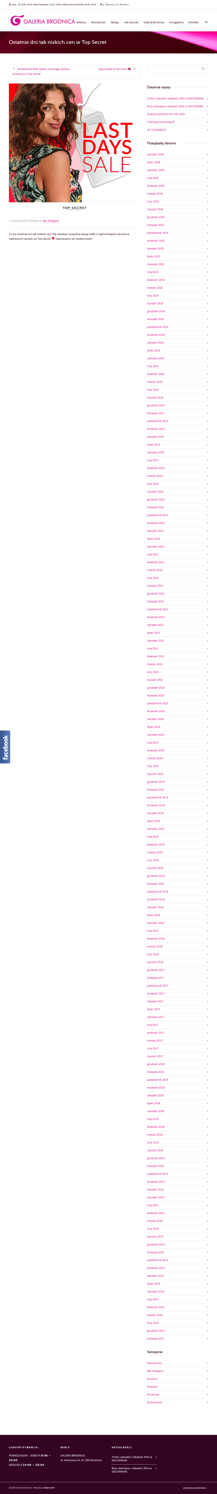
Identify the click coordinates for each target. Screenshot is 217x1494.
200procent (49, 1487)
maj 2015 (152, 1205)
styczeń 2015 (155, 1237)
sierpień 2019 (155, 813)
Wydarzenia (154, 1402)
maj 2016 (152, 1119)
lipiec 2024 (153, 350)
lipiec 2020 (153, 727)
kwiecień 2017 (155, 1033)
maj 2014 (152, 1299)
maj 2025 (152, 272)
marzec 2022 (155, 570)
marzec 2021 (155, 664)
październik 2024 (157, 327)
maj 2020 (152, 743)
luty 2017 (153, 1048)
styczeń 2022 (155, 586)
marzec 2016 (155, 1135)
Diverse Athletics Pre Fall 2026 (166, 114)
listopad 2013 (155, 1339)
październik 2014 (157, 1260)
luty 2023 (153, 484)
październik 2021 (157, 609)
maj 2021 (152, 648)
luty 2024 (153, 390)
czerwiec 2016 (155, 1111)
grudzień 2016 (156, 1064)
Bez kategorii (51, 221)
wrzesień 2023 (156, 429)
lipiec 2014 (153, 1284)
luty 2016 (153, 1143)
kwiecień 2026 (155, 186)
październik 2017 (157, 986)
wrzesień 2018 (156, 899)
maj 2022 (152, 554)
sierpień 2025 (155, 249)
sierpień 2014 (155, 1276)
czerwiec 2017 (155, 1017)
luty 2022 (153, 578)
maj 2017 (152, 1025)
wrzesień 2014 (156, 1268)
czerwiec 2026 (155, 170)
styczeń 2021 (155, 680)
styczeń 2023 (155, 492)
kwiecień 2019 (155, 845)
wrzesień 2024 (156, 335)
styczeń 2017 (155, 1056)
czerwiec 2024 (155, 358)
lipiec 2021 (153, 633)
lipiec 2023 (153, 445)
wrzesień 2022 (156, 523)
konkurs (152, 1379)
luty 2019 (153, 860)
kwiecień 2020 (155, 750)
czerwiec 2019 (155, 829)
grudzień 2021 (156, 594)
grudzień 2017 (156, 970)
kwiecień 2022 (155, 562)
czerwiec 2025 (155, 264)
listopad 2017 (155, 978)
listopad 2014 (155, 1252)
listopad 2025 (155, 225)
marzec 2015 (155, 1221)
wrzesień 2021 (156, 617)
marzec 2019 (155, 852)
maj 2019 (152, 837)
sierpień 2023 (155, 437)
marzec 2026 (155, 194)
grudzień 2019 (156, 782)
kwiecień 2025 (155, 280)
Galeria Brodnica (153, 22)
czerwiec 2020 (155, 735)
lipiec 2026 (153, 162)
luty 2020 (153, 766)
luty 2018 (153, 954)
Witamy (81, 22)
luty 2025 (153, 296)
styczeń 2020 (155, 774)
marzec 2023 (155, 476)
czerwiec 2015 (155, 1197)
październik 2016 (157, 1080)
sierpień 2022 (155, 531)
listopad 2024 (155, 319)
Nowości (152, 1387)
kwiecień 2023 (155, 468)
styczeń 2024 (155, 398)
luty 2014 (153, 1323)
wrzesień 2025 (156, 241)
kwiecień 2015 (155, 1213)
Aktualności (98, 22)
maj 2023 (152, 460)
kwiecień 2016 (155, 1127)
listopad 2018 (155, 884)
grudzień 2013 (156, 1331)
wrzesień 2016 (156, 1088)
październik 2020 (157, 703)
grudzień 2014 (156, 1244)
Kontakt (193, 22)
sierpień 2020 (155, 719)
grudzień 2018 (156, 876)
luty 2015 (153, 1229)
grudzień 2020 (156, 688)
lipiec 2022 (153, 539)
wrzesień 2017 (156, 994)
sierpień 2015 (155, 1190)
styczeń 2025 (155, 303)
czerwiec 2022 (155, 547)
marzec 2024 (155, 382)
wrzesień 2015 (156, 1182)
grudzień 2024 (156, 311)
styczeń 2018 (155, 962)
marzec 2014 (155, 1315)
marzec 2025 (155, 288)
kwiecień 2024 (155, 374)
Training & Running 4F (161, 122)
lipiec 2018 (153, 915)
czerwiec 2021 (155, 641)
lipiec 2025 (153, 256)
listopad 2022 (155, 507)
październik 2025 (157, 233)
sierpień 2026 (155, 154)
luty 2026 (153, 201)
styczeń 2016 (155, 1150)
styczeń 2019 (155, 868)
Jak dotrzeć (131, 22)
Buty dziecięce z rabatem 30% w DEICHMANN (175, 106)
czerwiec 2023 (155, 452)
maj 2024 (152, 366)
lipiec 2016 (153, 1103)
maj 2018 (152, 931)
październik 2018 (157, 892)
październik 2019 (157, 797)
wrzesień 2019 (156, 805)
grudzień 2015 (156, 1158)
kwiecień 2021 (155, 656)
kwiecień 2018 (155, 939)
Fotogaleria (176, 22)
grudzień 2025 (156, 217)
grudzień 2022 (156, 499)
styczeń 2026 (155, 209)
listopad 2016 (155, 1072)
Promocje (153, 1395)
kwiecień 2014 (155, 1307)
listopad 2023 (155, 413)
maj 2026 (152, 178)
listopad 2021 (155, 601)
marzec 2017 (155, 1041)
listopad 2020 (155, 696)
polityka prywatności (194, 1488)
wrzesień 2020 (156, 711)
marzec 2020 (155, 758)
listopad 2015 (155, 1166)
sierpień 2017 (155, 1001)
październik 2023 (157, 421)
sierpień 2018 (155, 907)
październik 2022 (157, 515)
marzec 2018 (155, 946)
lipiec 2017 (153, 1009)
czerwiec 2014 (155, 1292)
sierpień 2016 (155, 1095)
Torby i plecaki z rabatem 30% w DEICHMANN (175, 98)
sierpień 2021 (155, 625)
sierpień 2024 (155, 343)
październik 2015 (157, 1174)
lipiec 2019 (153, 821)
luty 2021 (153, 672)
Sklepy (115, 22)
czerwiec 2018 (155, 923)
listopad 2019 (155, 790)
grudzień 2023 (156, 405)
